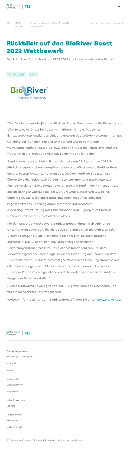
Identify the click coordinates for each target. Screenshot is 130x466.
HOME (8, 24)
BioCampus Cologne (19, 356)
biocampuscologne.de (112, 23)
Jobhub (10, 405)
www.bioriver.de (108, 300)
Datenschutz (14, 427)
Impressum (13, 420)
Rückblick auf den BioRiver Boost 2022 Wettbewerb (50, 24)
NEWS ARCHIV (19, 24)
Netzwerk (12, 391)
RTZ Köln (11, 363)
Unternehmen (14, 384)
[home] (18, 7)
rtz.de (94, 23)
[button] (119, 6)
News (9, 370)
